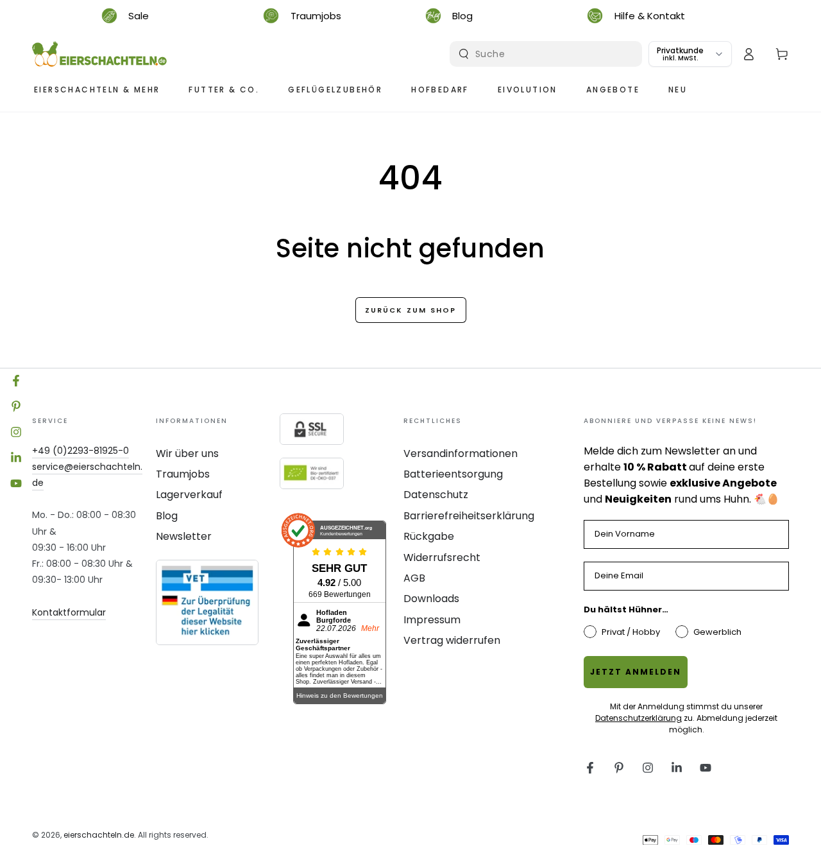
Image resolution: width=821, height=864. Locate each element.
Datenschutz (435, 494)
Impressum (432, 619)
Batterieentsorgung (453, 474)
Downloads (431, 598)
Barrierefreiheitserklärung (468, 515)
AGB (414, 578)
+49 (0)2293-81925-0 (80, 450)
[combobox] (547, 54)
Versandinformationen (460, 453)
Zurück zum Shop (411, 310)
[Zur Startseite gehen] (99, 54)
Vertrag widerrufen (451, 640)
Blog (167, 515)
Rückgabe (428, 536)
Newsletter (184, 536)
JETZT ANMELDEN (635, 671)
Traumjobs (183, 474)
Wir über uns (187, 453)
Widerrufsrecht (441, 557)
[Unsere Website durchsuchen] (464, 54)
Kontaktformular (69, 612)
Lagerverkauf (189, 494)
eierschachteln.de (98, 834)
